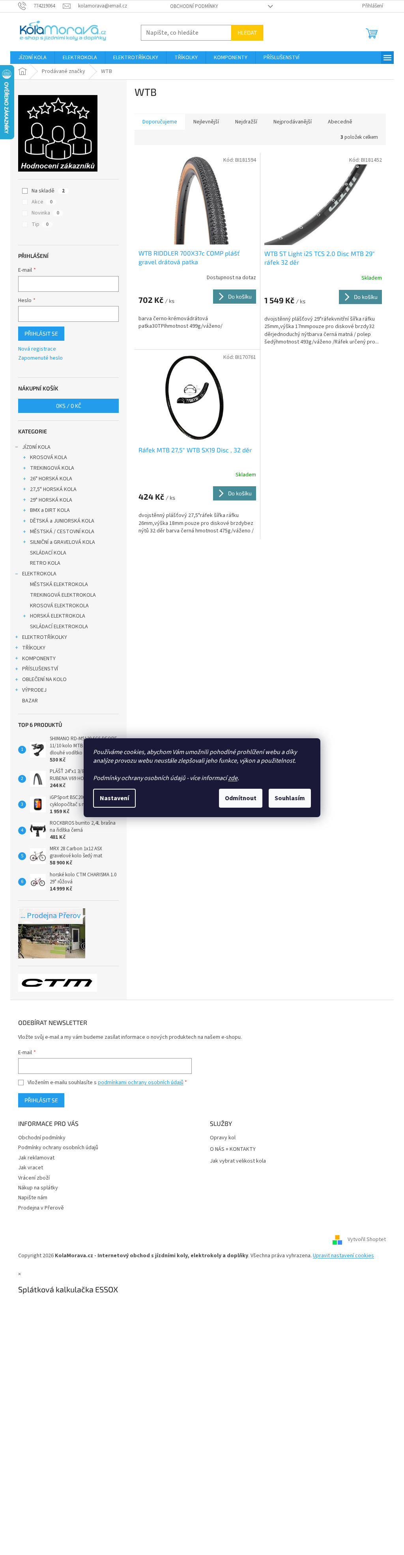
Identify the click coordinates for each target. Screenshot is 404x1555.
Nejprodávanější (292, 122)
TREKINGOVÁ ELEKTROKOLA (63, 595)
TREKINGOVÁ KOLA (52, 468)
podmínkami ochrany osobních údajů (140, 1082)
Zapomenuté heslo (40, 358)
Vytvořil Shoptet (367, 1239)
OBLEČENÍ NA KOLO (44, 679)
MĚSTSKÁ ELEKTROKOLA (59, 584)
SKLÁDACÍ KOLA (48, 553)
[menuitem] (32, 57)
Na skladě (48, 191)
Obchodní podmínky (194, 6)
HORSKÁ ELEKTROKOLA (57, 616)
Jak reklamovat (36, 1158)
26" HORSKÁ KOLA (51, 479)
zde (233, 778)
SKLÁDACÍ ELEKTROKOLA (59, 627)
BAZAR (30, 701)
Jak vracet (30, 1168)
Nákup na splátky (38, 1188)
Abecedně (340, 122)
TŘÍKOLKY (33, 648)
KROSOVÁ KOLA (48, 457)
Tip (40, 224)
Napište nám (32, 1198)
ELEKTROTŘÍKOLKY (44, 637)
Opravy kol (223, 1138)
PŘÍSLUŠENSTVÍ (40, 669)
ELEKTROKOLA (39, 574)
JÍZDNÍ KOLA (36, 447)
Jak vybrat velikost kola (238, 1161)
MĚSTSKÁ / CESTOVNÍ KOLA (62, 532)
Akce (42, 202)
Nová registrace (37, 349)
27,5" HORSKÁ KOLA (53, 489)
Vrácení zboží (34, 1178)
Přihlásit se (41, 333)
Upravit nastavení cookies (343, 1256)
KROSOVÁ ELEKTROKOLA (59, 606)
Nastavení (114, 798)
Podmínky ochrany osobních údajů (58, 1148)
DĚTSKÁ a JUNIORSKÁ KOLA (62, 521)
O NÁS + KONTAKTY (233, 1149)
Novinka (45, 213)
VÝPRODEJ (34, 690)
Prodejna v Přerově (41, 1208)
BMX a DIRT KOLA (50, 510)
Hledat (247, 32)
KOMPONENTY (39, 659)
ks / (68, 405)
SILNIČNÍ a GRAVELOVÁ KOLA (62, 542)
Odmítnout (240, 798)
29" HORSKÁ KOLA (51, 500)
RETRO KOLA (45, 563)
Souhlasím (290, 798)
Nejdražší (246, 122)
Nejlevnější (206, 122)
